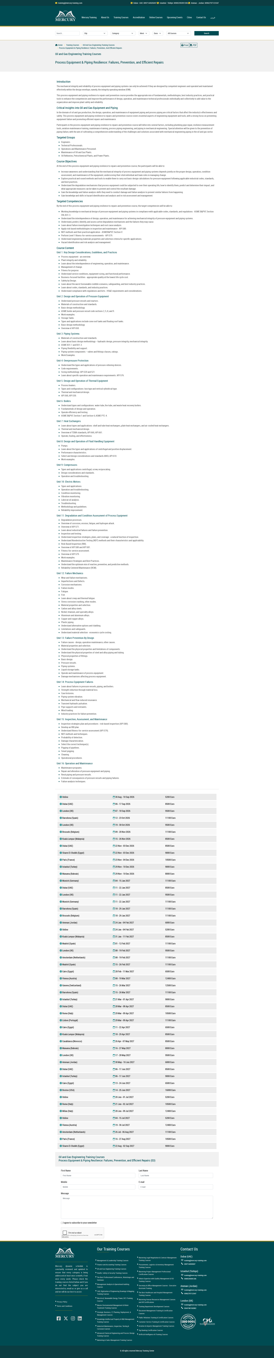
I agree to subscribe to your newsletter (80, 1222)
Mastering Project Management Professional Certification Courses (155, 1273)
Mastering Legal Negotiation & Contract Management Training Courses (158, 1259)
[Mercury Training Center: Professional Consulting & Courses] (66, 15)
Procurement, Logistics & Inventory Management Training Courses (156, 1266)
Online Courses (156, 17)
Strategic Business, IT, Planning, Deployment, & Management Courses (114, 1313)
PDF (195, 45)
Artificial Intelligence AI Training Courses (153, 1334)
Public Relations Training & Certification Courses (156, 1317)
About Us (105, 17)
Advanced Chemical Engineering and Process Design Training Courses (115, 1334)
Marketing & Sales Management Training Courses (114, 1340)
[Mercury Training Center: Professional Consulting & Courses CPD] (207, 1321)
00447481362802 (190, 1308)
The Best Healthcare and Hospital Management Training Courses (155, 1294)
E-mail (141, 1182)
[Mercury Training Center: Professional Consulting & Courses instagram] (73, 1318)
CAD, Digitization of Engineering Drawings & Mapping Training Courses (115, 1292)
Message (65, 1193)
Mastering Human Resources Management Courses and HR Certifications (157, 1301)
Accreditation (139, 17)
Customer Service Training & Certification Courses (157, 1322)
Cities (189, 17)
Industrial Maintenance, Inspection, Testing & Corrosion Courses (113, 1327)
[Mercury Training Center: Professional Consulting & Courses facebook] (59, 1318)
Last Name (143, 1170)
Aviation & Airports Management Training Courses (156, 1326)
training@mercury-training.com (70, 3)
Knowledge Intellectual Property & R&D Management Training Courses (115, 1320)
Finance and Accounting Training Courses (111, 1264)
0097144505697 (189, 1264)
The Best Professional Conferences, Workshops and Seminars (115, 1278)
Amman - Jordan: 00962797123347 (205, 3)
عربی (212, 17)
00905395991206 (190, 1278)
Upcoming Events (175, 17)
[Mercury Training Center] (65, 1253)
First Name (66, 1170)
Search (206, 33)
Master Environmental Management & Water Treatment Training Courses (113, 1306)
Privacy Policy (62, 1301)
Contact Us (201, 17)
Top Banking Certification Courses (151, 1330)
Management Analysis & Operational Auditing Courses (113, 1285)
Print (186, 45)
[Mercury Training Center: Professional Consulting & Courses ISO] (188, 1321)
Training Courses (121, 17)
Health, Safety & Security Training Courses (112, 1273)
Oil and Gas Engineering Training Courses (111, 1269)
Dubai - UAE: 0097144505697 (145, 3)
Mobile (64, 1182)
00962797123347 (190, 1293)
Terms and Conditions (64, 1306)
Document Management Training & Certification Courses (156, 1312)
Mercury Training (89, 17)
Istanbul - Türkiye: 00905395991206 (174, 3)
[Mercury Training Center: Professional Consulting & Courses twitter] (66, 1318)
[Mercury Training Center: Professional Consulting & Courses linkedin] (80, 1318)
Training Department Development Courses (154, 1306)
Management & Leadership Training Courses (112, 1260)
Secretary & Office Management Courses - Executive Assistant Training (157, 1287)
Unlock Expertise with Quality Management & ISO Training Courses (156, 1280)
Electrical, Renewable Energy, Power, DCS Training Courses (115, 1299)
